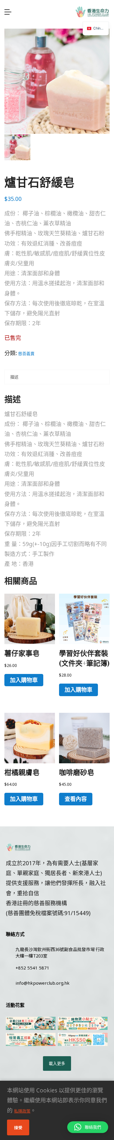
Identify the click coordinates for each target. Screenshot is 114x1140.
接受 (18, 1127)
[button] (87, 1127)
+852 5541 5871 (32, 968)
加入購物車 (24, 680)
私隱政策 (22, 1111)
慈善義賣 (26, 353)
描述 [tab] (14, 377)
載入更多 (57, 1063)
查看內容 (76, 799)
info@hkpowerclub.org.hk (42, 983)
